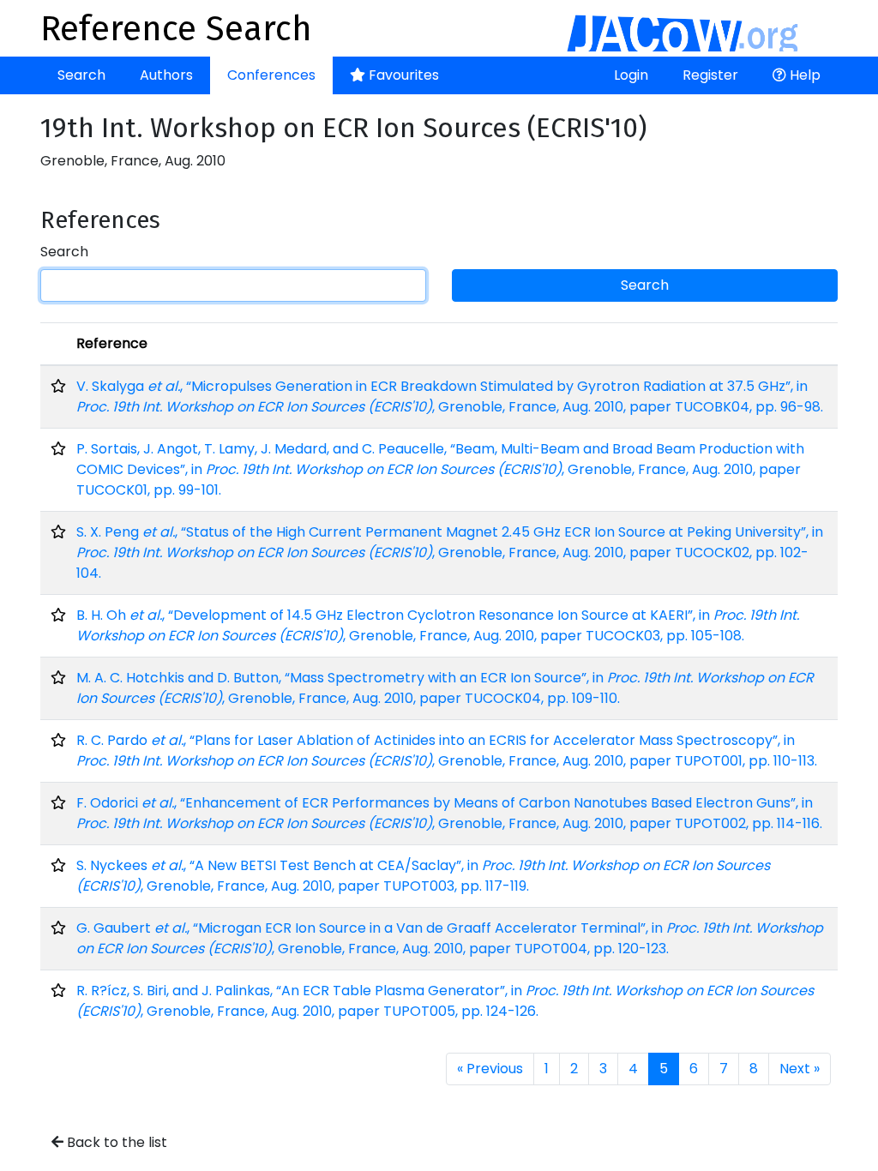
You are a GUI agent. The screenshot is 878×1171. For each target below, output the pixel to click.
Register (710, 75)
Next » (799, 1068)
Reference (111, 343)
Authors (166, 75)
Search (81, 75)
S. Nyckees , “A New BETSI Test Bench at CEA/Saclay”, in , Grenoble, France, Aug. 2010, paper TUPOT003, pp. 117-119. (423, 876)
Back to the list (115, 1142)
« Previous (490, 1068)
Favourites (402, 75)
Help (803, 75)
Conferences (271, 75)
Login (631, 75)
